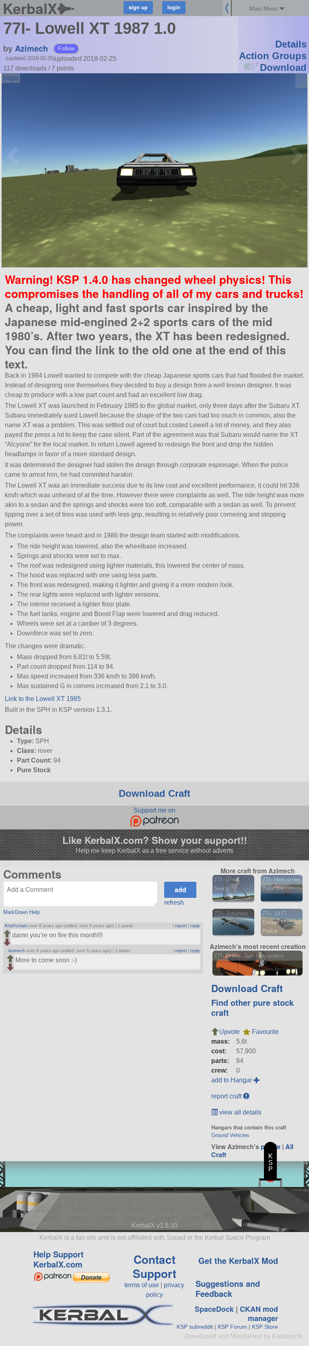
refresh (174, 902)
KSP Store (265, 1326)
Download (283, 67)
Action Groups (273, 55)
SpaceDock (214, 1309)
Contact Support (154, 1266)
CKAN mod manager (259, 1313)
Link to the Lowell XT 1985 (43, 698)
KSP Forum (232, 1326)
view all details (240, 1112)
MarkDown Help (21, 912)
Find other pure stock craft (252, 1007)
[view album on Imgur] (11, 78)
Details (291, 44)
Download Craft (154, 793)
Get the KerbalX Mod (238, 1260)
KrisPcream (16, 925)
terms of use (141, 1285)
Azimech (31, 48)
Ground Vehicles (230, 1135)
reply (195, 925)
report (181, 925)
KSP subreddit (195, 1326)
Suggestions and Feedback (228, 1288)
